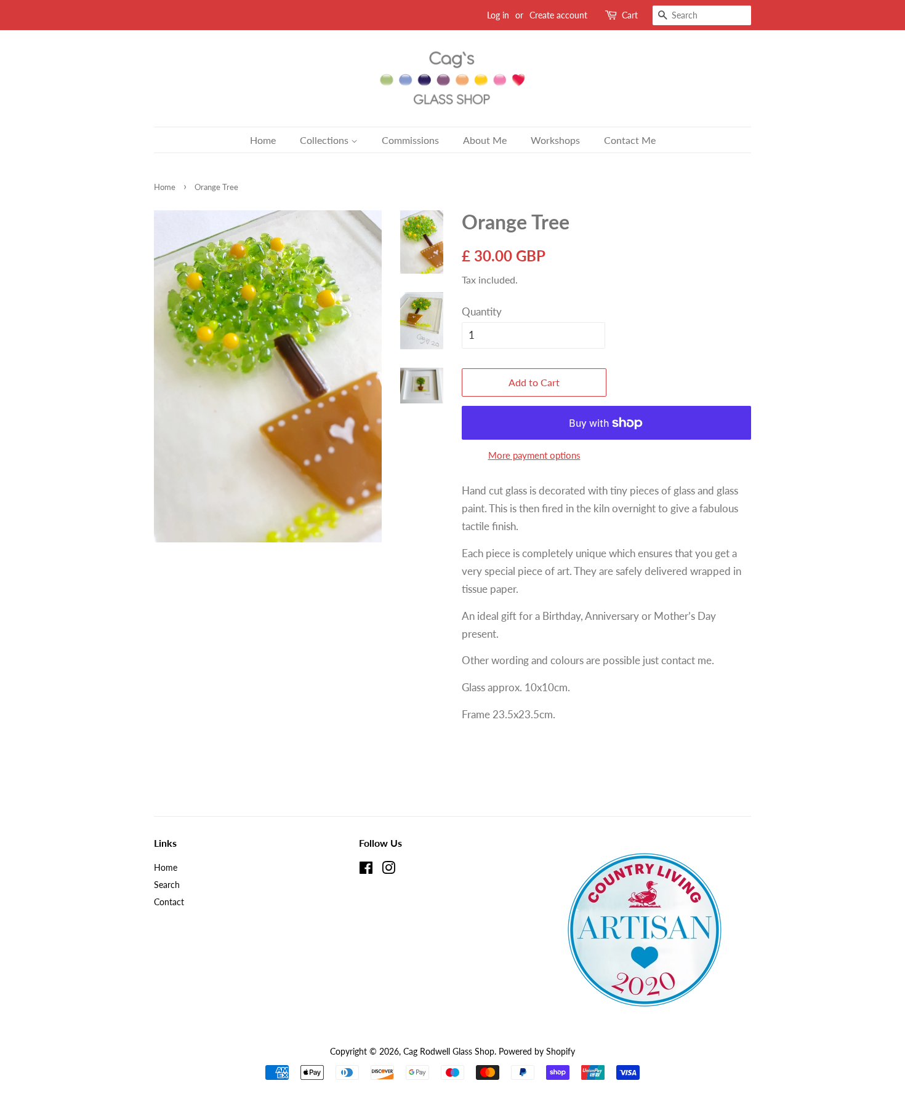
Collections (325, 140)
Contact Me (630, 140)
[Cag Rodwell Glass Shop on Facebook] (366, 870)
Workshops (555, 140)
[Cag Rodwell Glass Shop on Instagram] (388, 870)
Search (167, 884)
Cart (630, 15)
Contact (169, 902)
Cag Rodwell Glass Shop (448, 1051)
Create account (558, 15)
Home (263, 140)
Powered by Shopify (537, 1051)
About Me (485, 140)
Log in (498, 15)
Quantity (482, 311)
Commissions (410, 140)
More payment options (534, 455)
